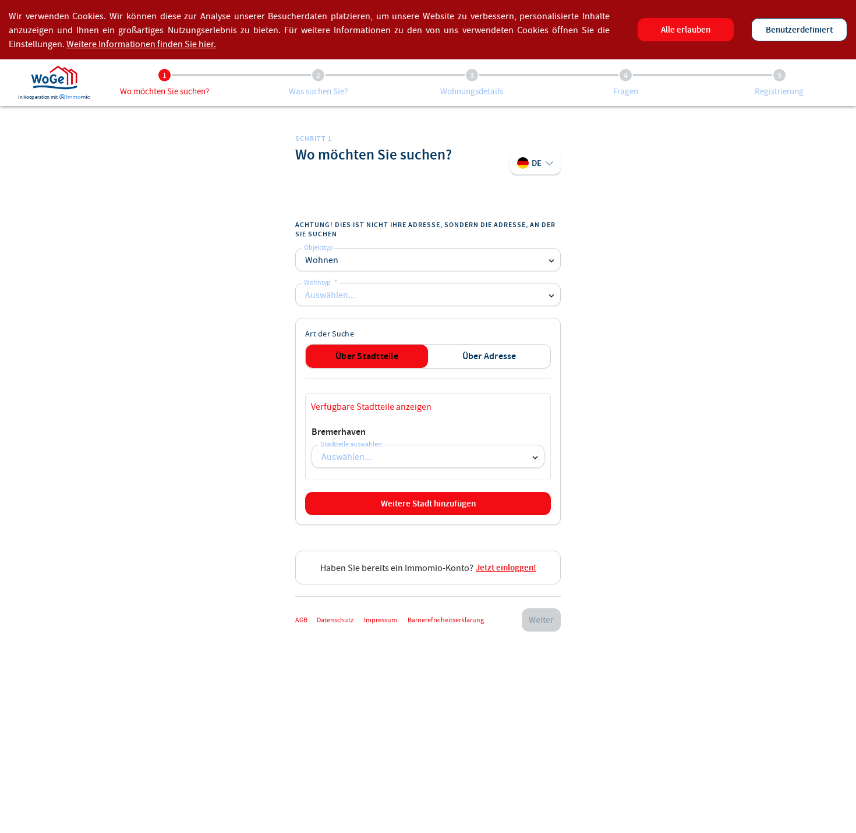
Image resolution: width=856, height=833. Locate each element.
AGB (301, 619)
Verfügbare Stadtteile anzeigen (371, 406)
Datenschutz (336, 619)
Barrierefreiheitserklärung (446, 619)
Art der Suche (329, 333)
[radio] (367, 356)
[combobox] (428, 294)
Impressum (381, 619)
